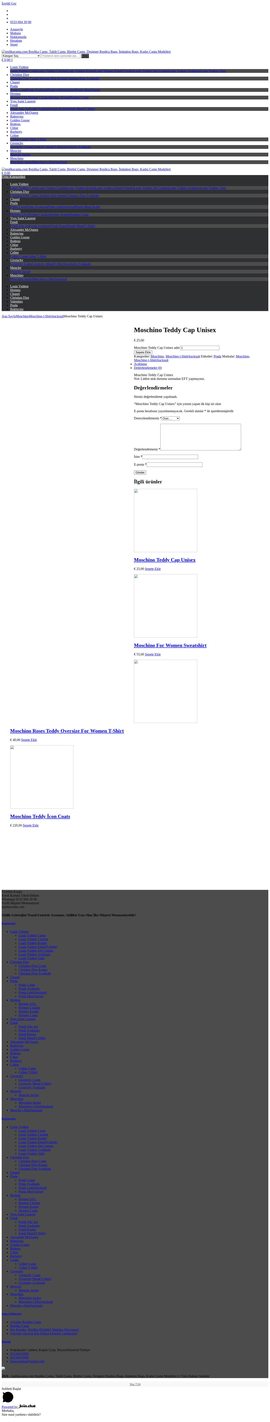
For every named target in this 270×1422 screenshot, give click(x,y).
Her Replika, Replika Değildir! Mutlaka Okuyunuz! (44, 1329)
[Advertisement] (135, 860)
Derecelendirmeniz (148, 418)
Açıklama (140, 364)
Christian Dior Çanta (24, 78)
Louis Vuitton (19, 67)
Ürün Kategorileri (13, 177)
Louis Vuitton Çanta (23, 71)
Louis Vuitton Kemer (81, 71)
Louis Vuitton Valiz (213, 71)
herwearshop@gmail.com (27, 1361)
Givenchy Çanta (21, 147)
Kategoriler (9, 923)
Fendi (14, 105)
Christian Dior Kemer (52, 78)
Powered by (10, 1407)
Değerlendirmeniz (147, 449)
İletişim (6, 1341)
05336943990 (19, 1353)
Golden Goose (20, 120)
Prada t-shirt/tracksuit (61, 90)
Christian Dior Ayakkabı (83, 78)
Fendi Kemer (59, 109)
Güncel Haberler (12, 1313)
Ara (85, 55)
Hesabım (16, 40)
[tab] (139, 368)
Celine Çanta (18, 139)
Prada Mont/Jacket (88, 90)
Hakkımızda (18, 37)
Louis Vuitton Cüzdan (52, 71)
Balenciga (16, 116)
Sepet (14, 44)
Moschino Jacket (21, 162)
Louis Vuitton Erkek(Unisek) (114, 71)
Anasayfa (16, 29)
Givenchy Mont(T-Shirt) (48, 147)
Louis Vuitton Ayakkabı (184, 71)
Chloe (14, 128)
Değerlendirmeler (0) (148, 368)
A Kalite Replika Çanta (25, 1322)
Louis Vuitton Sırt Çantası (151, 71)
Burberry (16, 131)
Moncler (15, 150)
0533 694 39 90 (20, 22)
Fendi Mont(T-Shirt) (81, 109)
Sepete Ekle (143, 352)
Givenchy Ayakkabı (77, 147)
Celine (14, 135)
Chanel (15, 82)
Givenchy (16, 143)
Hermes (15, 93)
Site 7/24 (135, 1384)
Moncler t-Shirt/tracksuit (26, 1110)
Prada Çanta (18, 90)
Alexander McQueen (24, 112)
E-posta (140, 464)
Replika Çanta (19, 1326)
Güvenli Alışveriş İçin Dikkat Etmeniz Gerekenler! (44, 1333)
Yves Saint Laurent (22, 101)
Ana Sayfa (9, 316)
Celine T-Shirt (36, 139)
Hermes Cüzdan (38, 97)
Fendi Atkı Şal (19, 109)
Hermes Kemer (59, 97)
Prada (14, 86)
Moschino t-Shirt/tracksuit (49, 162)
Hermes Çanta (79, 97)
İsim (138, 456)
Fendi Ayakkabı (39, 109)
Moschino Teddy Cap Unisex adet (157, 347)
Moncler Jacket (20, 154)
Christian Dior (19, 74)
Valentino (16, 301)
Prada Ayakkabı (36, 90)
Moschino (16, 158)
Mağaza (15, 33)
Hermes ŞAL (19, 97)
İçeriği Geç (9, 3)
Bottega (15, 124)
